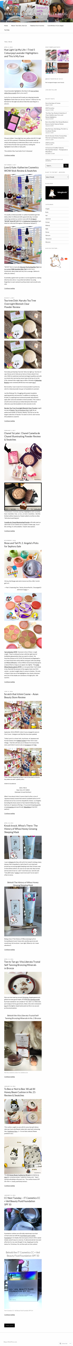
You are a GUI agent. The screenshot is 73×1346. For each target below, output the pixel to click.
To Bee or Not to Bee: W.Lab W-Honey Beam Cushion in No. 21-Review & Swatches (20, 1092)
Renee (47, 232)
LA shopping (10, 807)
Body (46, 212)
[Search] (65, 166)
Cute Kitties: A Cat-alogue (55, 25)
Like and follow (51, 89)
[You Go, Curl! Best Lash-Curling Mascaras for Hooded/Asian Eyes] (51, 68)
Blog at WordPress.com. (10, 1342)
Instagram (28, 745)
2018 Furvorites (49, 143)
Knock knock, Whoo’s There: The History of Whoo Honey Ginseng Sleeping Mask (21, 829)
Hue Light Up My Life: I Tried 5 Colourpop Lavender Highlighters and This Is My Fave (21, 53)
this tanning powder (34, 999)
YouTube (6, 30)
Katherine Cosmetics (30, 221)
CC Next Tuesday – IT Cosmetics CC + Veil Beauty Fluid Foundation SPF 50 (22, 1201)
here (33, 382)
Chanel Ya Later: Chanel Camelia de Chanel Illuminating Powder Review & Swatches (22, 436)
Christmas (25, 997)
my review (7, 269)
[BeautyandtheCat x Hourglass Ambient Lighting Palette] (63, 68)
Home (6, 25)
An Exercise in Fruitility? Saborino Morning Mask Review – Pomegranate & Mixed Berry (56, 149)
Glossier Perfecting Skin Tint (29, 267)
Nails (46, 229)
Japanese (48, 218)
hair (46, 215)
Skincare (47, 235)
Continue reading (9, 155)
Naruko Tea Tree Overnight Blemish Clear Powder (20, 408)
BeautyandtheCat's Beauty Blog (35, 14)
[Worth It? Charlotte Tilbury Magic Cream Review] (63, 56)
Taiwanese (48, 239)
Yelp (35, 745)
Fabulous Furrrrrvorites (37, 25)
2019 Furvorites (49, 108)
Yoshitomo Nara (12, 1131)
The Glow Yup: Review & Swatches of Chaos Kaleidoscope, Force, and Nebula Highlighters (56, 115)
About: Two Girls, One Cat (19, 25)
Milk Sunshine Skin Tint (19, 269)
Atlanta (11, 862)
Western (47, 242)
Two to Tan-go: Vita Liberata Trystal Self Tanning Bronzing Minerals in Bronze (22, 965)
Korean (47, 222)
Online (17, 873)
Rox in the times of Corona (52, 103)
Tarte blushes (8, 652)
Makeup (47, 225)
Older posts (10, 1325)
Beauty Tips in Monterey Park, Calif (21, 410)
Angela (47, 209)
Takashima (27, 807)
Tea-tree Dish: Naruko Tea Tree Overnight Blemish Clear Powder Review (20, 303)
